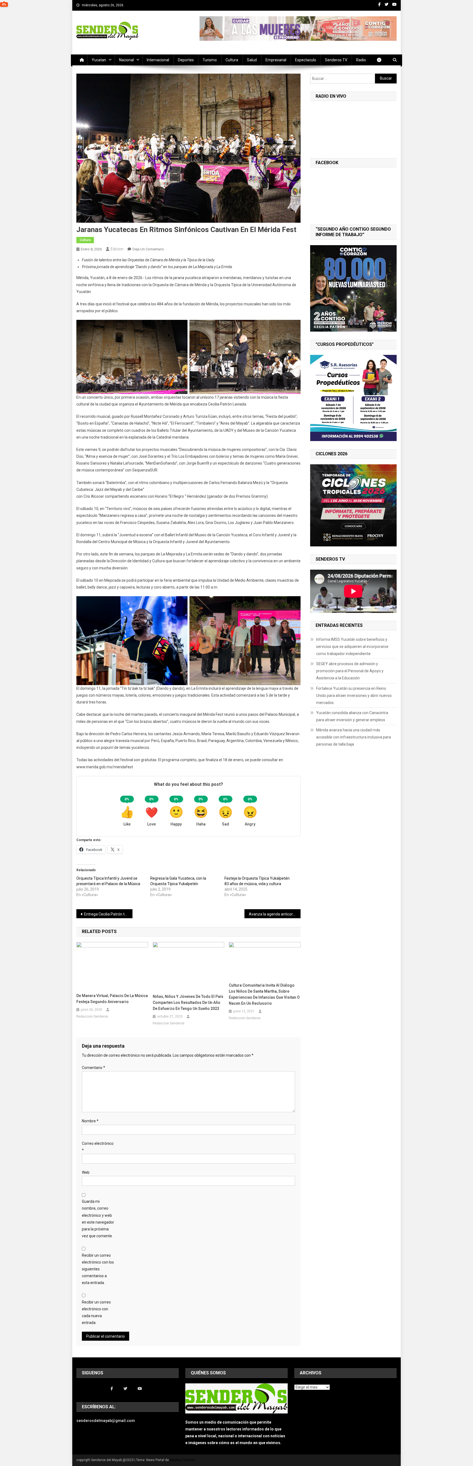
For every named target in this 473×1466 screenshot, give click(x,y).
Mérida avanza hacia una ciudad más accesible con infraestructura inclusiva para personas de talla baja (353, 737)
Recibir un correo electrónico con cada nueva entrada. (96, 1312)
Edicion (117, 249)
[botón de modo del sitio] (381, 60)
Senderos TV (336, 60)
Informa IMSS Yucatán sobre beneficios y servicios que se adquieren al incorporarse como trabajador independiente (352, 646)
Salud (252, 60)
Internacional (158, 60)
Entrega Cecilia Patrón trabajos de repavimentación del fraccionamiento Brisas (108, 914)
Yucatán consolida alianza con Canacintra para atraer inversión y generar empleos (352, 716)
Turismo (210, 60)
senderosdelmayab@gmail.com (105, 1420)
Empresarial (276, 60)
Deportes (186, 60)
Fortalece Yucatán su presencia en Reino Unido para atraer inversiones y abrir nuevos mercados (354, 695)
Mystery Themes (182, 1460)
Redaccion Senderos (92, 1016)
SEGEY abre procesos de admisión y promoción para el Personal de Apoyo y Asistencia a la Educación (349, 671)
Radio (361, 60)
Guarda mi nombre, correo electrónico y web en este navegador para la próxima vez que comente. (98, 1218)
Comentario (93, 1067)
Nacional (126, 60)
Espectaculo (305, 60)
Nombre (90, 1121)
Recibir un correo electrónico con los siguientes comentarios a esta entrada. (98, 1269)
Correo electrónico (98, 1146)
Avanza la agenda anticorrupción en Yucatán (275, 914)
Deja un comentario (148, 249)
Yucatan (99, 60)
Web (86, 1172)
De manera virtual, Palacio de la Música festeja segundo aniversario (112, 998)
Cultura (232, 60)
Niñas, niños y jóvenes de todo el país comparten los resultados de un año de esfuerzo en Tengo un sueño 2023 (188, 1002)
